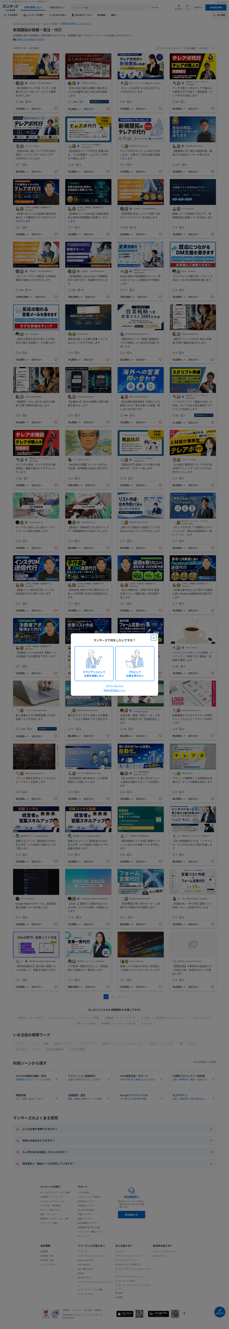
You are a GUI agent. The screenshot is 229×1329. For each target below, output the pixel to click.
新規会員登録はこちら (114, 690)
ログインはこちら (114, 685)
